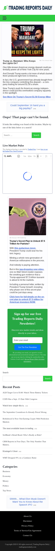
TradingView (32, 149)
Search (5, 372)
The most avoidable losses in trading (20, 428)
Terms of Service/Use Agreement (27, 531)
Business (6, 471)
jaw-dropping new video (31, 269)
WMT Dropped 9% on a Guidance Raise (19, 458)
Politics (6, 486)
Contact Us (27, 535)
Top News (7, 491)
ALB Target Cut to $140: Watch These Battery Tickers (25, 393)
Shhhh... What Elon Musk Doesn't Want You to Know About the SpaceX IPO (27, 502)
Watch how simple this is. (15, 405)
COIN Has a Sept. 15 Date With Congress (20, 399)
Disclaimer (27, 521)
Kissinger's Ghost (12, 451)
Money (6, 481)
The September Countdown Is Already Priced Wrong (24, 412)
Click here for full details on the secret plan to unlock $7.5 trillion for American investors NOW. (27, 299)
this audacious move (25, 248)
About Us (27, 516)
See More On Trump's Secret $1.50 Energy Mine (27, 97)
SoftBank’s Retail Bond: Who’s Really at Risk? (22, 435)
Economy (7, 476)
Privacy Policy (27, 526)
